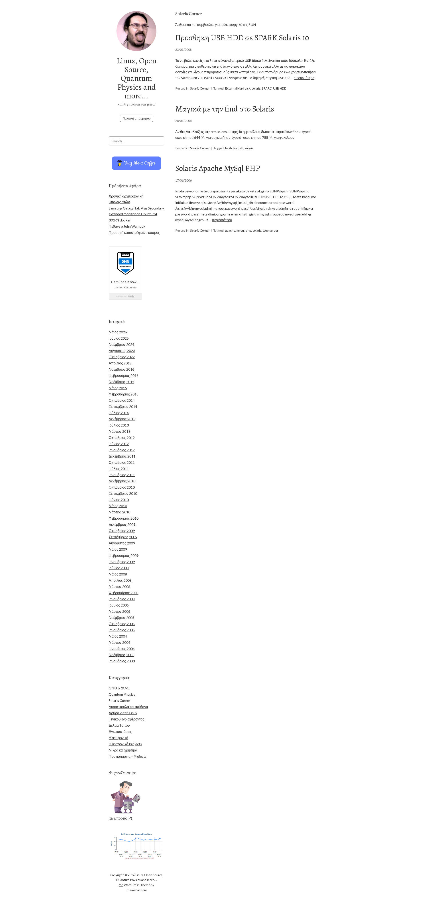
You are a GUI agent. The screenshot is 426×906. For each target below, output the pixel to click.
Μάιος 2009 (118, 549)
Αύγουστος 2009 (122, 543)
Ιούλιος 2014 (119, 413)
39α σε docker (120, 220)
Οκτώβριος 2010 (122, 487)
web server (270, 230)
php (248, 230)
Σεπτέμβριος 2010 (123, 493)
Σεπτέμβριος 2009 (123, 537)
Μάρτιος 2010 (119, 512)
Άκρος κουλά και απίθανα (128, 706)
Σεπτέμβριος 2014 (123, 406)
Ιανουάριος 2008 (122, 599)
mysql (241, 230)
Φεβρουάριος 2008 (123, 593)
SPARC (267, 88)
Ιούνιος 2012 (119, 444)
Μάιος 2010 (118, 506)
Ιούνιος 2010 (119, 499)
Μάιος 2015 (118, 388)
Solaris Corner (200, 88)
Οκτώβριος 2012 (122, 437)
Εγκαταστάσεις (120, 731)
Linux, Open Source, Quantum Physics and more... (136, 78)
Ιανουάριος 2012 (122, 450)
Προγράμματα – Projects (127, 756)
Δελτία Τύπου (119, 725)
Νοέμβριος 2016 (121, 369)
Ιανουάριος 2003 (122, 661)
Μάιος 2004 (118, 636)
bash (228, 148)
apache (230, 230)
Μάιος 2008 (118, 574)
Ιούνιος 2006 (119, 605)
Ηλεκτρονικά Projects (125, 744)
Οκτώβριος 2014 (122, 400)
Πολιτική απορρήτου (136, 118)
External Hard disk (237, 88)
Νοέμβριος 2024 (121, 344)
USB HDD (279, 88)
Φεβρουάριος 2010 (123, 518)
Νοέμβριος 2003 (121, 655)
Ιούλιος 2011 (119, 468)
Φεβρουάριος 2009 (123, 555)
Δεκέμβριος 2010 (122, 481)
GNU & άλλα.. (119, 688)
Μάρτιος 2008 (119, 586)
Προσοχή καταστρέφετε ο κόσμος (134, 232)
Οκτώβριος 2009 (122, 530)
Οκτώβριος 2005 (122, 624)
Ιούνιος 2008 (119, 568)
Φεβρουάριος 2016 (123, 375)
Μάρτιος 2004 (119, 642)
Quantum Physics (122, 694)
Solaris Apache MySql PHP (217, 168)
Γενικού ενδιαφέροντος (126, 719)
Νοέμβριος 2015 (121, 382)
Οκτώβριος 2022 (122, 357)
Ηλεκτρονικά (118, 738)
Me (121, 885)
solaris (256, 88)
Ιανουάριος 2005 (122, 630)
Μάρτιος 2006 (119, 611)
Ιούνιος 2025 (119, 338)
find (236, 148)
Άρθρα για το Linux (123, 713)
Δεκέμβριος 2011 (122, 456)
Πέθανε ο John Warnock (127, 226)
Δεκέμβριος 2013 (122, 419)
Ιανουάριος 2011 (122, 475)
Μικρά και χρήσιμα (123, 750)
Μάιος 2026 (118, 332)
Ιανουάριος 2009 (122, 562)
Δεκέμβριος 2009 (122, 524)
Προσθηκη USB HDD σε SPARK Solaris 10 (242, 37)
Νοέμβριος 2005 (121, 617)
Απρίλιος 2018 (120, 363)
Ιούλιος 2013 (119, 425)
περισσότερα (304, 78)
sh (241, 148)
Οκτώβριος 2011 (122, 462)
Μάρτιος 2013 (119, 431)
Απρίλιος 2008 (120, 580)
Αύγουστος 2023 (122, 350)
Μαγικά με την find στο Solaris (224, 108)
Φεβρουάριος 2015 (123, 394)
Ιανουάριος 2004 (122, 648)
